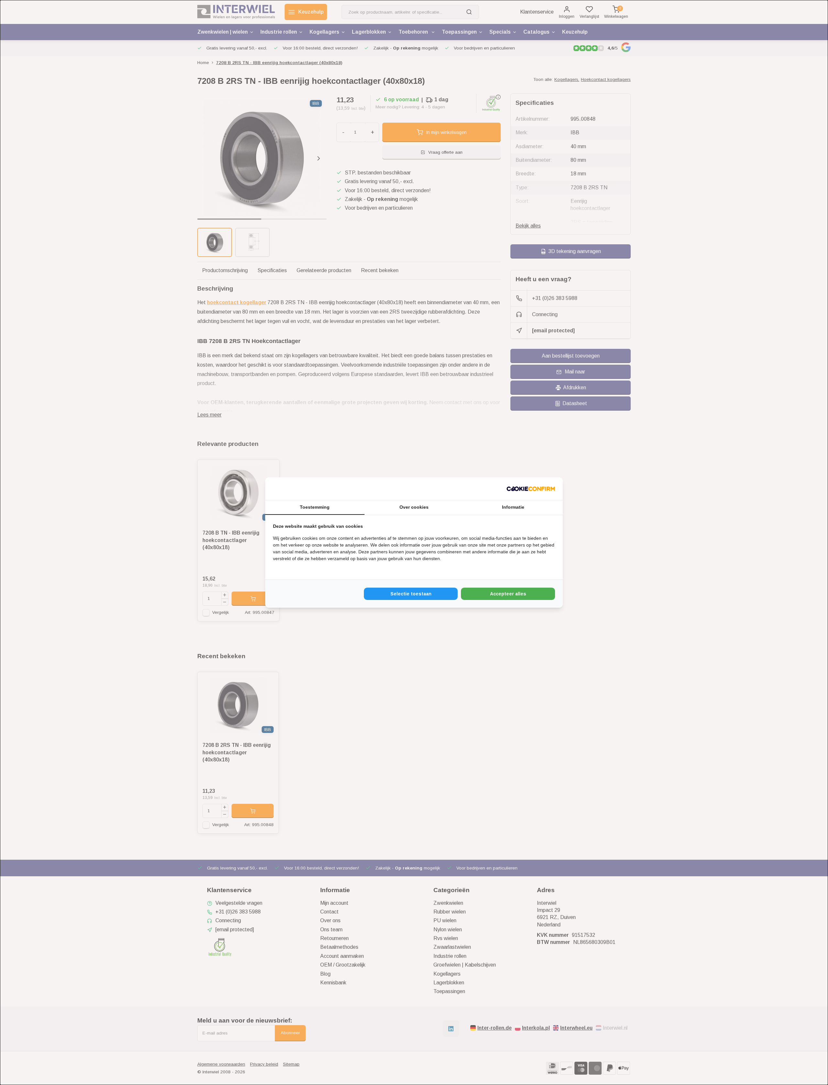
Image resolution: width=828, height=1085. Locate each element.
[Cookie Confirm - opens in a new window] (531, 488)
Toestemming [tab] (315, 507)
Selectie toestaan (410, 593)
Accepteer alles (508, 593)
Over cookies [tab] (414, 507)
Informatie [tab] (513, 507)
